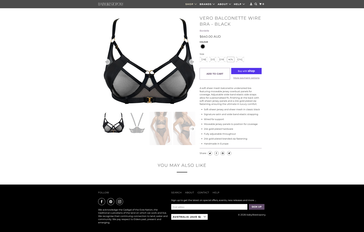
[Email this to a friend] (228, 153)
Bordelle (204, 30)
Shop (190, 4)
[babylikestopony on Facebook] (102, 201)
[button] (202, 46)
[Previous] (107, 62)
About (223, 4)
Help (238, 4)
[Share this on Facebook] (216, 153)
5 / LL (240, 59)
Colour (204, 42)
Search (176, 192)
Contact (203, 192)
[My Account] (251, 4)
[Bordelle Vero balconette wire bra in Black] (149, 62)
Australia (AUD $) (187, 217)
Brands (206, 4)
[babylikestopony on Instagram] (120, 201)
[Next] (192, 62)
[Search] (256, 4)
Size (202, 54)
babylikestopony (256, 214)
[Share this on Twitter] (209, 153)
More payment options (246, 78)
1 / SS (203, 59)
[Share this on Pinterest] (222, 153)
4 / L (230, 59)
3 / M (221, 59)
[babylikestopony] (111, 4)
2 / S (213, 59)
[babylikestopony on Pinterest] (111, 201)
